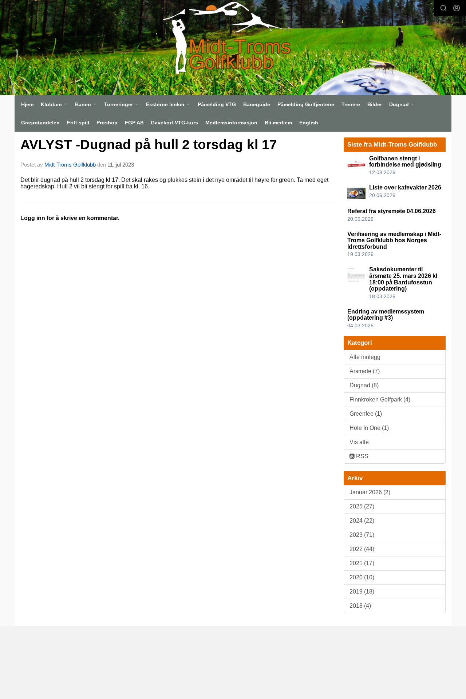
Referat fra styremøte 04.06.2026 (391, 211)
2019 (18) (362, 591)
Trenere (350, 104)
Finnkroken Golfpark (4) (380, 399)
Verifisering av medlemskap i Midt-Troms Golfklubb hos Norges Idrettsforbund (394, 240)
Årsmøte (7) (365, 371)
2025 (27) (362, 506)
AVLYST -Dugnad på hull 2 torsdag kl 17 (148, 144)
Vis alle (359, 442)
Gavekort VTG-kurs (174, 122)
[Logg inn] (456, 8)
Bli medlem (278, 122)
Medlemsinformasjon (231, 122)
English (308, 122)
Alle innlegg (365, 357)
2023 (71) (362, 535)
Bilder (374, 104)
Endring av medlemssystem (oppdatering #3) (385, 314)
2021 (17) (362, 563)
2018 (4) (360, 606)
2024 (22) (362, 521)
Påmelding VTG (217, 104)
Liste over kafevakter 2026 (405, 187)
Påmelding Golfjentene (305, 104)
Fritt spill (78, 122)
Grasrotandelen (40, 122)
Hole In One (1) (369, 428)
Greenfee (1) (366, 414)
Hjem (27, 104)
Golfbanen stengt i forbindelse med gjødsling (405, 161)
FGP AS (134, 122)
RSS (361, 456)
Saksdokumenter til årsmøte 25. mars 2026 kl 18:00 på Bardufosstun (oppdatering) (403, 279)
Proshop (107, 122)
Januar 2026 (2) (370, 492)
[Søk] (443, 8)
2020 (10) (362, 577)
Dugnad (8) (364, 385)
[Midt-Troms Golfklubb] (223, 38)
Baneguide (256, 104)
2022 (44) (362, 549)
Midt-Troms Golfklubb (70, 164)
